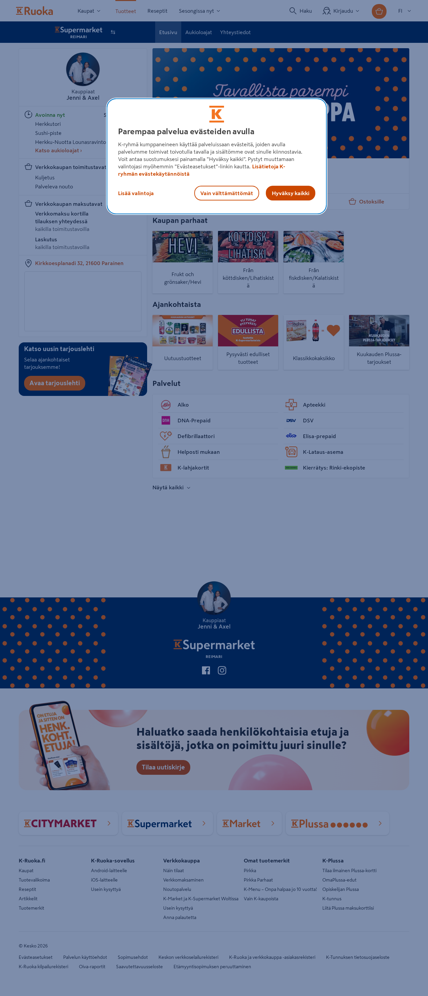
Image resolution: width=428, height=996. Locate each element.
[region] (216, 156)
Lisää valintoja (136, 193)
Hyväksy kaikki (290, 193)
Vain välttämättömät (226, 193)
